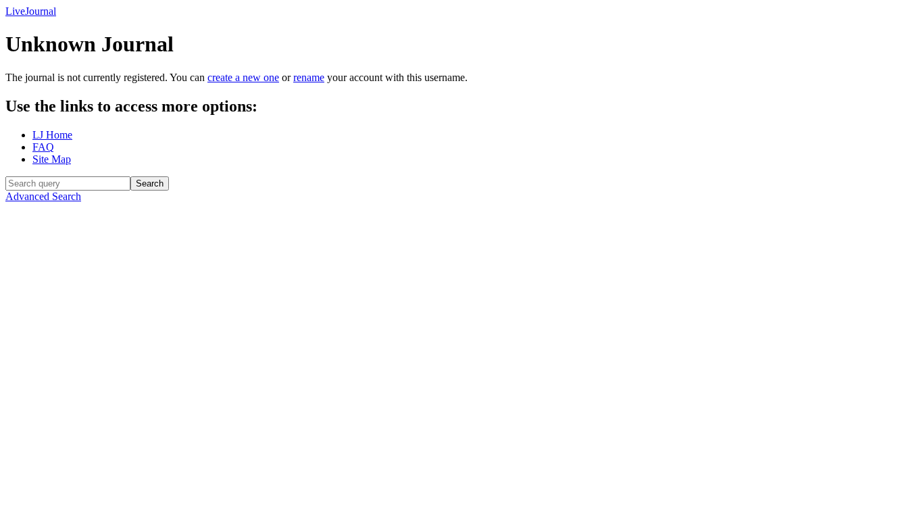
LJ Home (52, 135)
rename (308, 77)
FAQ (43, 147)
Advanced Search (43, 196)
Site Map (51, 159)
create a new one (243, 77)
